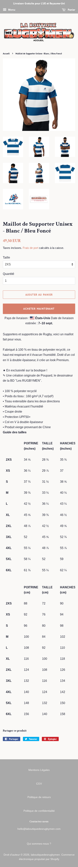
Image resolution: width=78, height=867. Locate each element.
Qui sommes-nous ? (39, 843)
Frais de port (30, 247)
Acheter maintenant (39, 308)
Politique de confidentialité (39, 810)
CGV (39, 783)
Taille (6, 257)
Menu (11, 9)
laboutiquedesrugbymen (45, 854)
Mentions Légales (39, 770)
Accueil (6, 53)
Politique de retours (39, 797)
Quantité (8, 273)
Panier (71, 9)
